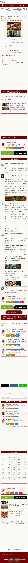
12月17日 (20, 203)
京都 (19, 467)
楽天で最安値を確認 (21, 153)
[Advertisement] (14, 78)
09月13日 (16, 288)
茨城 (19, 459)
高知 (14, 474)
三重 (14, 469)
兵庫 (14, 467)
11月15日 (17, 236)
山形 (19, 457)
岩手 (14, 457)
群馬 (14, 459)
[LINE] (23, 385)
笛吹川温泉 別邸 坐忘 (10, 419)
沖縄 (14, 479)
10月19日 (14, 247)
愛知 (3, 467)
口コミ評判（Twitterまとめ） (9, 60)
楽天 (8, 148)
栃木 (9, 459)
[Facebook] (14, 385)
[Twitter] (5, 385)
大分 (14, 477)
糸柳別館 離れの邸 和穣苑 (11, 404)
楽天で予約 (7, 153)
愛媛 (3, 474)
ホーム (4, 16)
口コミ (10, 16)
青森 (3, 457)
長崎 (3, 477)
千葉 (9, 462)
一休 (17, 148)
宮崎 (19, 477)
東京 (3, 462)
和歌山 (19, 469)
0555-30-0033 (8, 99)
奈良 (9, 469)
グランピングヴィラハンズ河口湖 (14, 330)
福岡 (19, 474)
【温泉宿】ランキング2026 (15, 511)
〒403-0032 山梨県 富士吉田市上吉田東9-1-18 (15, 96)
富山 (3, 464)
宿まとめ (13, 5)
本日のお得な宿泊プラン (8, 58)
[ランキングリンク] (3, 341)
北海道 (14, 454)
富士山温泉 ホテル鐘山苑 (11, 411)
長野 (9, 464)
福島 (3, 459)
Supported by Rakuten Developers (14, 549)
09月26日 (13, 273)
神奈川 (14, 462)
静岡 (9, 467)
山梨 (25, 464)
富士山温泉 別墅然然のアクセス (10, 55)
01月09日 (17, 166)
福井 (14, 464)
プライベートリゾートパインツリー (15, 339)
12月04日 (17, 228)
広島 (14, 472)
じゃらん (13, 148)
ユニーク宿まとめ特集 (19, 523)
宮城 (25, 457)
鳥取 (25, 469)
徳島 (9, 474)
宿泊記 (4, 5)
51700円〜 (11, 45)
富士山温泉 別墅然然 (13, 39)
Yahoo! (22, 148)
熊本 (9, 477)
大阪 (3, 469)
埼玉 (25, 459)
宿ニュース (4, 521)
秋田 (9, 457)
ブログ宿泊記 (17, 9)
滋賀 (25, 467)
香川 (25, 472)
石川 (25, 462)
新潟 (19, 462)
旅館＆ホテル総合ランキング (17, 521)
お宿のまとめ (12, 502)
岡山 (9, 472)
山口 (19, 472)
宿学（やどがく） (6, 523)
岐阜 (19, 464)
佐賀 (25, 474)
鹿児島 (24, 477)
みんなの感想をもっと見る (14, 312)
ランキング (22, 5)
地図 (16, 145)
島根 (3, 472)
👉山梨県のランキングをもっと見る (19, 426)
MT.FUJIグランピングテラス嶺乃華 (15, 349)
